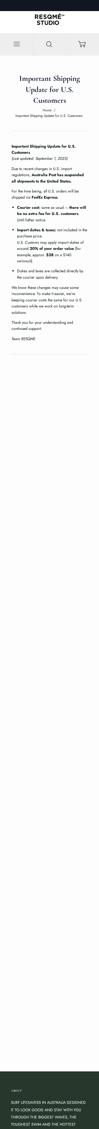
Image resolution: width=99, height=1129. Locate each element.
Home (47, 110)
